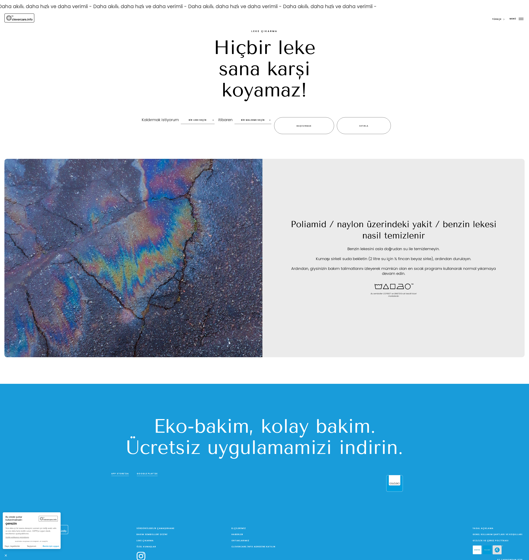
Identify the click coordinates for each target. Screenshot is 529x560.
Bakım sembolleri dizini (152, 535)
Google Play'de (147, 474)
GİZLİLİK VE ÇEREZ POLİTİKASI (491, 541)
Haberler (237, 535)
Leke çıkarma (145, 541)
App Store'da (120, 474)
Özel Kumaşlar (146, 547)
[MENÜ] (520, 18)
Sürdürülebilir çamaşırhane (156, 528)
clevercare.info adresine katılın (253, 547)
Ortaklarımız (240, 541)
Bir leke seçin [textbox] (197, 120)
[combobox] (198, 121)
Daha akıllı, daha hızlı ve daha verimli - (100, 7)
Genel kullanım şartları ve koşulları (498, 535)
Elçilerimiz (238, 528)
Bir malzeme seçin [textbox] (253, 120)
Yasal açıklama (483, 528)
